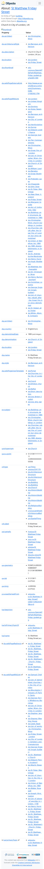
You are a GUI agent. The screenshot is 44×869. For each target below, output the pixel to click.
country (6, 329)
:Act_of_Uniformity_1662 (35, 208)
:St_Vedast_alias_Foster (34, 309)
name (6, 355)
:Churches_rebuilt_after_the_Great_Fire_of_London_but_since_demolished (35, 233)
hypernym (8, 448)
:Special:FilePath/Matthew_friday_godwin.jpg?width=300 (35, 73)
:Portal (32, 371)
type (5, 467)
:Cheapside (33, 184)
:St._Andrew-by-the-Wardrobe (35, 255)
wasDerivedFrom (10, 594)
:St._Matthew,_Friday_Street (35, 650)
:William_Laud (35, 168)
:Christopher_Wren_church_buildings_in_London (35, 223)
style (5, 363)
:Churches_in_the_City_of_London (35, 376)
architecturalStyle (10, 44)
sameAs (6, 531)
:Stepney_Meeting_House (35, 719)
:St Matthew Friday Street (34, 534)
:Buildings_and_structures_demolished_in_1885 (35, 215)
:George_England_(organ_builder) (35, 749)
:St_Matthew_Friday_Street (35, 628)
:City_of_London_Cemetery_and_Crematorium (35, 742)
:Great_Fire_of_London (35, 151)
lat (4, 578)
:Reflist (32, 389)
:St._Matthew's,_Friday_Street (35, 644)
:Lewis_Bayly (34, 724)
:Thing (31, 467)
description (8, 52)
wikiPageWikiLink (10, 99)
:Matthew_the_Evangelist (35, 267)
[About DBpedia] (8, 3)
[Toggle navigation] (40, 3)
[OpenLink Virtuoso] (9, 854)
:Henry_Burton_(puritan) (35, 278)
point (6, 454)
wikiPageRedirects (12, 643)
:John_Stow (33, 186)
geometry (7, 565)
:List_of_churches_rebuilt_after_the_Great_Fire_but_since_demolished (35, 300)
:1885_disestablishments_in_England (35, 248)
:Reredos (33, 171)
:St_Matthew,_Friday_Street (35, 668)
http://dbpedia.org (25, 18)
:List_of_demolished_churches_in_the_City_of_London (35, 684)
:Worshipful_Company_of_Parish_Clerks (35, 692)
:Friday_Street (35, 62)
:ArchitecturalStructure (35, 473)
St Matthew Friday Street (19, 10)
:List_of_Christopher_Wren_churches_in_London (35, 158)
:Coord (32, 381)
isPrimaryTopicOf (10, 625)
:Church (32, 448)
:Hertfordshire (35, 124)
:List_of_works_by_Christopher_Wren (35, 729)
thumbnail (7, 67)
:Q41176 (34, 469)
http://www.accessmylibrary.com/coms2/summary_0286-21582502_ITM (35, 88)
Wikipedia (31, 860)
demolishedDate (10, 334)
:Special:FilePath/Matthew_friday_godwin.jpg (35, 615)
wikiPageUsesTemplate (13, 371)
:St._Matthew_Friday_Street (35, 655)
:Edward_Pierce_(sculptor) (35, 761)
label (5, 524)
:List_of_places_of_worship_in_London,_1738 (35, 801)
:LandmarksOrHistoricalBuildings (35, 513)
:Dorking (33, 106)
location (6, 60)
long (5, 586)
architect (7, 36)
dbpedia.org (22, 21)
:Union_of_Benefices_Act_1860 (35, 242)
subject (6, 410)
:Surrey (32, 127)
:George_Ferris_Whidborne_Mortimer (35, 700)
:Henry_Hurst (34, 259)
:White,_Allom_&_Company (35, 314)
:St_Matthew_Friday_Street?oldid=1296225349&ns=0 (35, 599)
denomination (9, 339)
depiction (7, 609)
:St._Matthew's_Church (35, 756)
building (19, 16)
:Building (33, 482)
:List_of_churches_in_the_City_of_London (35, 778)
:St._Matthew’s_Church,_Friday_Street (35, 661)
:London (32, 60)
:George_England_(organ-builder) (35, 290)
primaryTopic (10, 840)
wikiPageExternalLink (12, 83)
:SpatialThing (34, 518)
